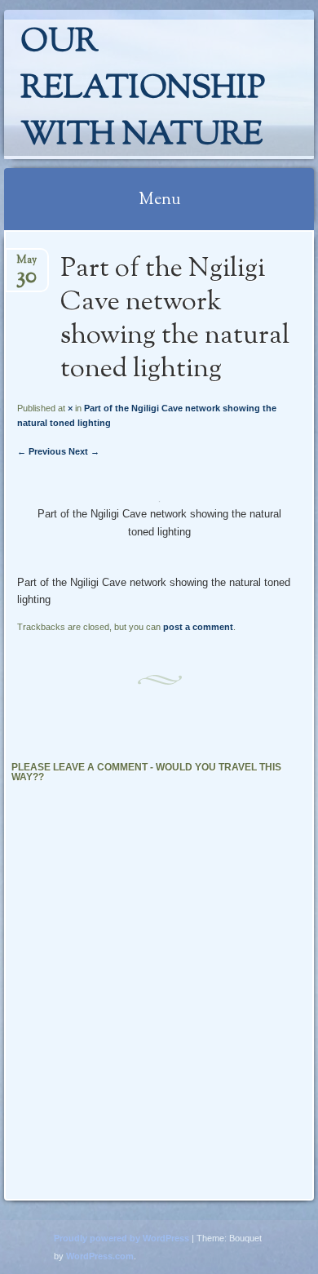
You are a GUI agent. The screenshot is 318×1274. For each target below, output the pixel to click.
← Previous (41, 451)
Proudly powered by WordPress (121, 1238)
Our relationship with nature (142, 89)
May (26, 265)
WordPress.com (100, 1256)
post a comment (198, 627)
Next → (83, 451)
